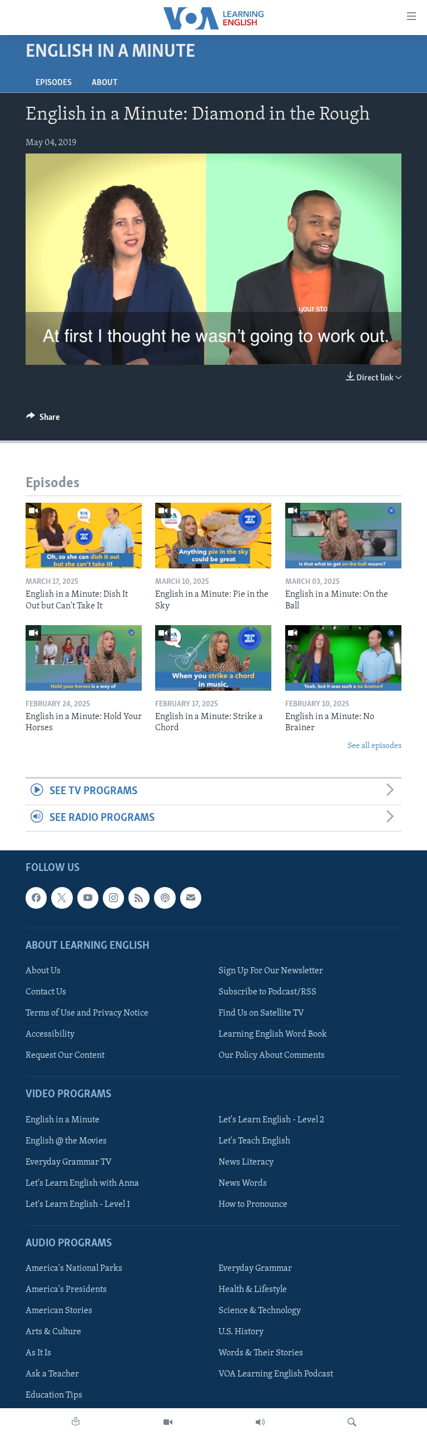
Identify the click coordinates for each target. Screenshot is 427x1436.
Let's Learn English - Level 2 (271, 1119)
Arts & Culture (53, 1332)
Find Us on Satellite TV (261, 1013)
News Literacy (246, 1161)
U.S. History (241, 1332)
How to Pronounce (253, 1204)
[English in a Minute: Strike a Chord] (213, 658)
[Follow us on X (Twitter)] (61, 897)
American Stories (59, 1310)
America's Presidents (66, 1289)
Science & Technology (260, 1310)
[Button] (42, 419)
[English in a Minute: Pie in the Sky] (213, 535)
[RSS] (139, 897)
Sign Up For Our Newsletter (271, 971)
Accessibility (50, 1034)
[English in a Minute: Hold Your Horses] (84, 658)
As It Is (38, 1353)
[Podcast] (164, 897)
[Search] (352, 1422)
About (104, 82)
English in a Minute (63, 1119)
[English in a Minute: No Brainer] (343, 658)
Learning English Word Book (273, 1034)
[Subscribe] (190, 897)
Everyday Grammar (255, 1268)
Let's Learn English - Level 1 (78, 1204)
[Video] (168, 1422)
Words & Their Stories (261, 1353)
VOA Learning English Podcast (276, 1374)
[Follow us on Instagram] (113, 897)
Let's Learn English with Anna (82, 1183)
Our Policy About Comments (272, 1055)
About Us (43, 971)
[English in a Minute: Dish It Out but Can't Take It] (84, 535)
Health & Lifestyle (253, 1289)
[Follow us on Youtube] (87, 897)
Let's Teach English (254, 1140)
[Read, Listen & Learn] (75, 1422)
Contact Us (46, 992)
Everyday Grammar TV (69, 1161)
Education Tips (54, 1395)
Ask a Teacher (52, 1374)
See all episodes (374, 746)
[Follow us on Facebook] (36, 897)
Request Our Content (65, 1055)
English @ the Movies (66, 1140)
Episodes (54, 82)
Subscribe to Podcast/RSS (267, 992)
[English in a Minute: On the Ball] (343, 535)
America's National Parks (74, 1268)
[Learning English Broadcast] (260, 1422)
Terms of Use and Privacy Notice (87, 1013)
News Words (243, 1183)
